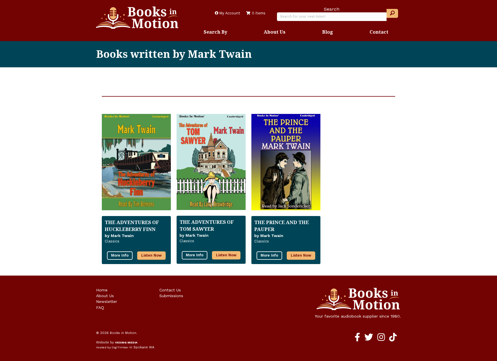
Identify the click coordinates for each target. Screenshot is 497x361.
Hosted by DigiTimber (112, 347)
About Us (274, 32)
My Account (229, 13)
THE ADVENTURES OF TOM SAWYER (206, 225)
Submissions (171, 295)
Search (331, 9)
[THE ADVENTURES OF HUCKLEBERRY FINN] (136, 162)
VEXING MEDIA (126, 342)
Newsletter (106, 301)
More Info (120, 255)
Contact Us (170, 290)
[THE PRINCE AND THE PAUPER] (285, 162)
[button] (392, 13)
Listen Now (151, 255)
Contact (379, 32)
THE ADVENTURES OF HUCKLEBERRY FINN (132, 225)
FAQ (100, 307)
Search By (215, 32)
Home (102, 290)
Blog (327, 32)
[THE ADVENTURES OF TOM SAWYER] (211, 162)
